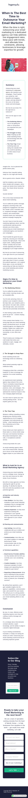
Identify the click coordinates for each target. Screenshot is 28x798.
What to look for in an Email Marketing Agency (13, 466)
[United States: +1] (6, 749)
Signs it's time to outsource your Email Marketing (12, 281)
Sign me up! (12, 690)
